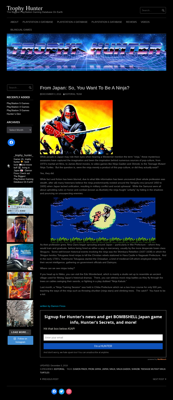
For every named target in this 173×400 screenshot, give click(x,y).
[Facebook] (11, 142)
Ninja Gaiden (123, 369)
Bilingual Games (21, 29)
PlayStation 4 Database (72, 22)
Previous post (50, 379)
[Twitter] (61, 391)
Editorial (59, 369)
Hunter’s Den (14, 114)
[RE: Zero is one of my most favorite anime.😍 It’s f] (20, 257)
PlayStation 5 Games (18, 103)
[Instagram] (69, 391)
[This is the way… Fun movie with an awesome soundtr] (20, 285)
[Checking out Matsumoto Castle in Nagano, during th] (20, 201)
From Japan (94, 369)
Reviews (131, 22)
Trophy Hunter (25, 8)
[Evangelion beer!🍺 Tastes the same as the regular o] (20, 229)
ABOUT (14, 22)
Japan (105, 369)
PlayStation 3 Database (38, 22)
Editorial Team (73, 94)
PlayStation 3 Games (18, 110)
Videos (145, 22)
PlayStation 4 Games (18, 106)
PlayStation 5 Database (107, 22)
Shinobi (135, 369)
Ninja (112, 369)
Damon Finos (80, 369)
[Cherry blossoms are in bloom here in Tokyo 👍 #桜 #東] (20, 313)
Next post (158, 379)
